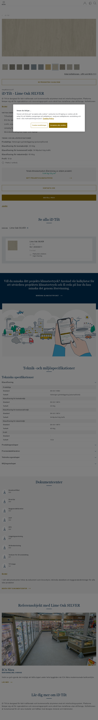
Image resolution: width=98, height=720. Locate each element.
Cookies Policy (48, 118)
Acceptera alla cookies (58, 125)
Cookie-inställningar (39, 125)
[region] (49, 118)
